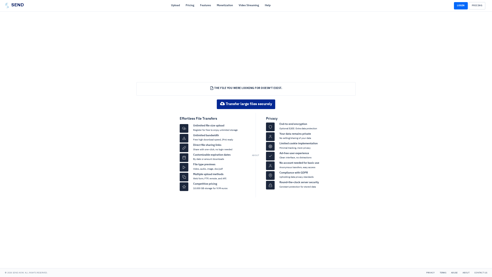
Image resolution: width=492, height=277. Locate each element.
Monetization (225, 5)
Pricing (190, 5)
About (466, 272)
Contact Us (480, 272)
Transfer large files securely (248, 104)
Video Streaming (249, 5)
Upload (175, 5)
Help (268, 5)
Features (205, 5)
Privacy (272, 118)
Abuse (454, 272)
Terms (443, 272)
